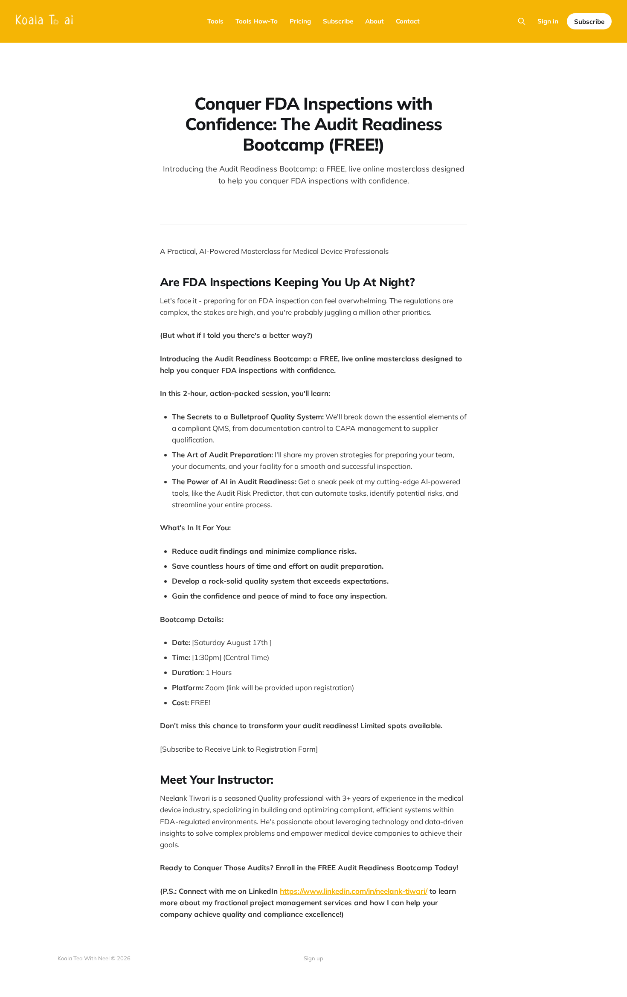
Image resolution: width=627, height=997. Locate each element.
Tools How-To (256, 21)
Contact (408, 21)
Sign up (313, 958)
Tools (215, 21)
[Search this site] (521, 21)
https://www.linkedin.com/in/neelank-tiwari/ (353, 891)
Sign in (547, 21)
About (374, 21)
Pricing (300, 21)
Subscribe (338, 21)
